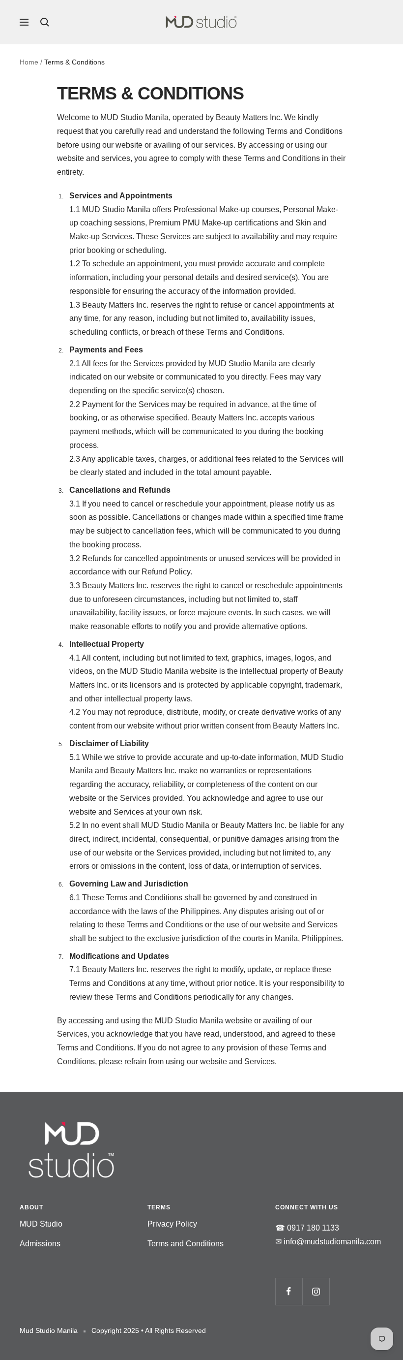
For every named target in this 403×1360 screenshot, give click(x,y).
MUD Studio (41, 1224)
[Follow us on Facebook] (288, 1291)
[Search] (44, 22)
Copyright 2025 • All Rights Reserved (148, 1330)
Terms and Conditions (185, 1243)
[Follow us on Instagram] (315, 1291)
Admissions (40, 1243)
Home (29, 62)
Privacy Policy (172, 1224)
